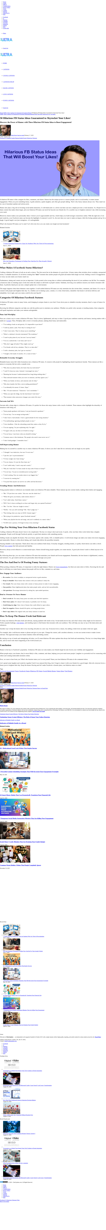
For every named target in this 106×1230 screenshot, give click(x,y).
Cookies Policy (7, 6)
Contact (5, 10)
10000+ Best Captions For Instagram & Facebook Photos (17, 113)
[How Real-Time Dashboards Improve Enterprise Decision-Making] (11, 1098)
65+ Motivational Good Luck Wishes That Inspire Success (18, 748)
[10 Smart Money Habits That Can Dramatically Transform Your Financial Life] (15, 792)
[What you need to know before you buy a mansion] (11, 1161)
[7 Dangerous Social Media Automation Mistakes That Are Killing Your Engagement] (15, 815)
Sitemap (5, 11)
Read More (98, 1037)
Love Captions (8, 94)
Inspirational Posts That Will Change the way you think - (42, 114)
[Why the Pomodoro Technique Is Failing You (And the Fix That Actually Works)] (11, 259)
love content (8, 546)
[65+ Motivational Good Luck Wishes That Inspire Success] (15, 745)
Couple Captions (9, 75)
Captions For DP (8, 81)
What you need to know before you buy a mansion (15, 1163)
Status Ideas (60, 671)
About (4, 3)
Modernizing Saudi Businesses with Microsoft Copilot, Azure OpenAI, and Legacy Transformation (27, 1085)
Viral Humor (68, 671)
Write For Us (6, 13)
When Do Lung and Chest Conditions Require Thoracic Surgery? (19, 1133)
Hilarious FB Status (36, 671)
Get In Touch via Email (38, 711)
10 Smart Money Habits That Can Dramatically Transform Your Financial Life (25, 795)
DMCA (5, 4)
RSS (4, 14)
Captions (6, 69)
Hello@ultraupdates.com (10, 1041)
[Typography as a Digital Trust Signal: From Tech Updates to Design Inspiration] (11, 1069)
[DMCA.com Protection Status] (4, 1182)
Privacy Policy (6, 7)
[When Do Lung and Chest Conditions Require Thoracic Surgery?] (11, 1132)
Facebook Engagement (7, 671)
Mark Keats (14, 135)
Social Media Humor (49, 671)
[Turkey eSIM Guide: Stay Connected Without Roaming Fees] (11, 1113)
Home (4, 2)
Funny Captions (8, 100)
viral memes (20, 623)
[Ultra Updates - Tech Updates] (11, 40)
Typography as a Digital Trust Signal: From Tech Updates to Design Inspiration (22, 1070)
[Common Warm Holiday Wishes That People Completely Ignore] (15, 862)
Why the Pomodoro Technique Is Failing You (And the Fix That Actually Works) (27, 261)
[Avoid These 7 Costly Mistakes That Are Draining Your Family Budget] (15, 839)
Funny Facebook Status (22, 671)
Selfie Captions (8, 88)
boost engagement (61, 567)
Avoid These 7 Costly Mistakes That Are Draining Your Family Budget (22, 842)
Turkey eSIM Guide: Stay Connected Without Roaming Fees (18, 1115)
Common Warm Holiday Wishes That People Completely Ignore (20, 865)
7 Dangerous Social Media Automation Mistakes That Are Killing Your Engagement (26, 818)
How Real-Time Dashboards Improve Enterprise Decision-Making (19, 1100)
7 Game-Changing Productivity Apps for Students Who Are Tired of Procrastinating (28, 243)
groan (9, 321)
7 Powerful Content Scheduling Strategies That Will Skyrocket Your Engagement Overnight (29, 771)
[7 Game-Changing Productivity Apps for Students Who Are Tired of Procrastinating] (11, 241)
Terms (4, 9)
